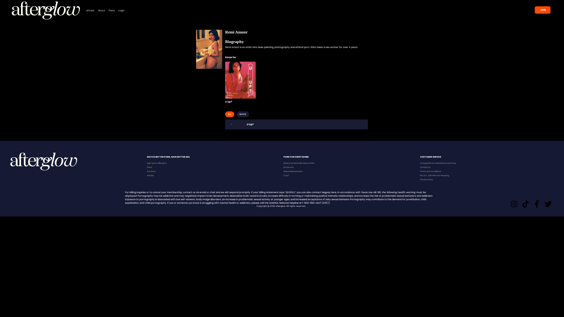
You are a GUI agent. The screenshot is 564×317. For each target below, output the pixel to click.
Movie (242, 114)
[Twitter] (548, 204)
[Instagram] (514, 204)
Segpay (326, 192)
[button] (542, 10)
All (229, 114)
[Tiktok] (525, 204)
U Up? (228, 101)
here (333, 192)
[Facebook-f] (536, 204)
